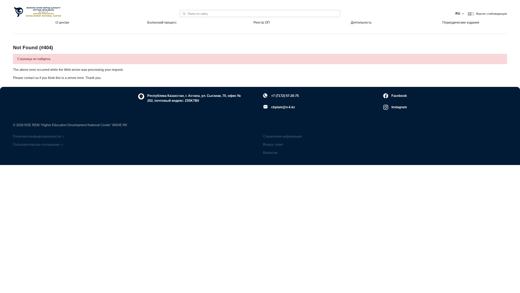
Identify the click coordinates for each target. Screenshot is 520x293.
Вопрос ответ (273, 144)
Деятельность (361, 22)
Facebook (399, 95)
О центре (62, 22)
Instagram (399, 107)
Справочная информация (282, 136)
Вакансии (270, 152)
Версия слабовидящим (491, 13)
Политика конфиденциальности (37, 136)
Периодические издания (460, 22)
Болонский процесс (162, 22)
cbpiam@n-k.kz (283, 107)
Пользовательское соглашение (36, 144)
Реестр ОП (262, 22)
